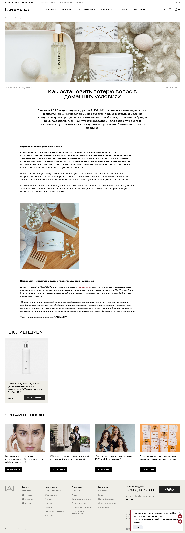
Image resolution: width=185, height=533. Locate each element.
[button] (8, 359)
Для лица (27, 495)
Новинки (68, 9)
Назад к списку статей (20, 88)
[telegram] (132, 499)
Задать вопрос (169, 489)
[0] (170, 9)
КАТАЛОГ (51, 9)
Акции (75, 495)
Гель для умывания (55, 512)
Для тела (27, 503)
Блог (100, 495)
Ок (137, 527)
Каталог (26, 487)
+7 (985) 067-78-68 (140, 490)
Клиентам (77, 487)
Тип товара (51, 487)
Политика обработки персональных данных (24, 529)
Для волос (27, 499)
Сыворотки (51, 495)
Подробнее (13, 469)
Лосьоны (49, 516)
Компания (103, 487)
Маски (48, 507)
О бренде (77, 491)
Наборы (106, 9)
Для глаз (26, 491)
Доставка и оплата (81, 499)
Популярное (87, 9)
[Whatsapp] (180, 521)
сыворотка (84, 287)
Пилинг (49, 499)
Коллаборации (106, 499)
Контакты (103, 491)
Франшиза (103, 507)
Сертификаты (79, 503)
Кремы (48, 503)
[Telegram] (180, 516)
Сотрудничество (107, 503)
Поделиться (170, 88)
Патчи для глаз (53, 491)
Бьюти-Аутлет (142, 9)
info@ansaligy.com (143, 496)
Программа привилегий (78, 513)
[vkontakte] (127, 499)
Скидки (122, 9)
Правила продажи (81, 507)
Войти (177, 2)
